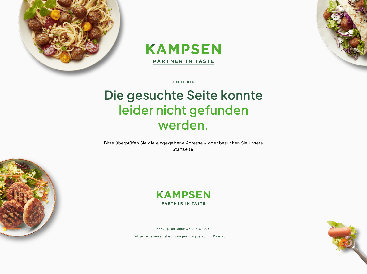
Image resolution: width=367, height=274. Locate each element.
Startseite (182, 149)
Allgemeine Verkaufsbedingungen (161, 236)
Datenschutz (222, 236)
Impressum (199, 236)
